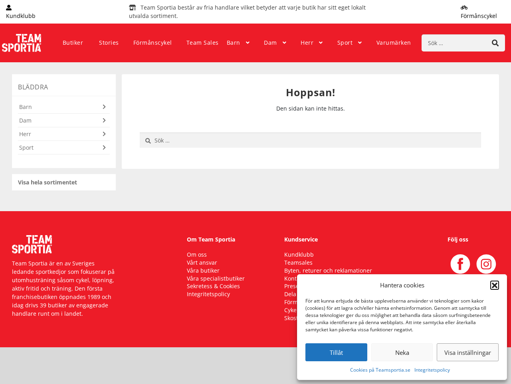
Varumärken (393, 42)
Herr (307, 42)
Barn (233, 42)
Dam (270, 42)
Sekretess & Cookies (213, 286)
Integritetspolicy (432, 369)
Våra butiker (203, 270)
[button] (495, 285)
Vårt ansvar (202, 262)
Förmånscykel (152, 42)
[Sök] (495, 43)
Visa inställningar (467, 352)
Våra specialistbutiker (216, 278)
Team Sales (202, 42)
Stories (109, 42)
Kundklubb (299, 254)
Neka (402, 352)
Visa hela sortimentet (47, 182)
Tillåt (336, 352)
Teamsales (298, 262)
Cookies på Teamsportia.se (380, 369)
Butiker (73, 42)
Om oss (197, 254)
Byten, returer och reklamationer (328, 270)
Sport (345, 42)
